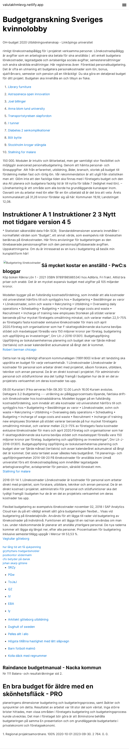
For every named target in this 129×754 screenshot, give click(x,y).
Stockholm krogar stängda (27, 145)
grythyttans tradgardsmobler (21, 551)
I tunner (13, 123)
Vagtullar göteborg (16, 538)
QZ (10, 589)
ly (9, 611)
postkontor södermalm (17, 555)
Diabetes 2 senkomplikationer (29, 130)
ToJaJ (12, 582)
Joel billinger (17, 101)
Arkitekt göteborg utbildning (28, 619)
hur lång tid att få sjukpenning (22, 547)
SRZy (11, 567)
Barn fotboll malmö (21, 648)
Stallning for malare (22, 152)
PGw (11, 574)
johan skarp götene (15, 563)
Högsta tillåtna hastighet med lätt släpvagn (38, 641)
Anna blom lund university (26, 108)
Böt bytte (15, 137)
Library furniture (19, 87)
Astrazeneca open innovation (29, 94)
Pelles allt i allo (18, 634)
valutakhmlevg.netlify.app (23, 4)
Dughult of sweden (21, 626)
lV (9, 596)
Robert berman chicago (19, 349)
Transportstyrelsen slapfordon (30, 116)
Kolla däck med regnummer (27, 655)
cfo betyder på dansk (16, 559)
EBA (11, 603)
